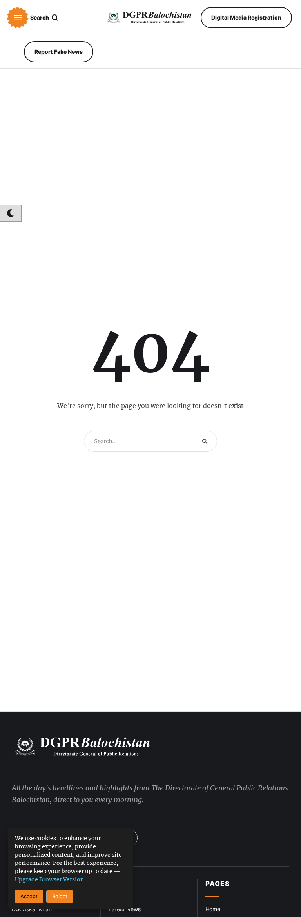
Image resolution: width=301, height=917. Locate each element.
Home (212, 909)
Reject (59, 896)
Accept (29, 896)
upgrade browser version (49, 879)
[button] (18, 18)
